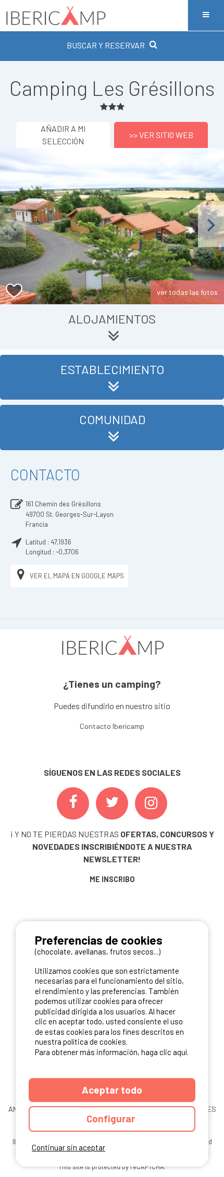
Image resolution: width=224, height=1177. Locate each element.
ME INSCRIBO (112, 879)
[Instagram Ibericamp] (151, 803)
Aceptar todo (112, 1090)
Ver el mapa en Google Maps (77, 576)
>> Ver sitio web (161, 135)
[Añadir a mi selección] (14, 291)
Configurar (111, 1118)
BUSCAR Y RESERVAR (106, 45)
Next (211, 225)
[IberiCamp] (94, 15)
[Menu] (206, 15)
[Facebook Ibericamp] (73, 803)
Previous (13, 225)
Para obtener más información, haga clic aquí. (112, 1052)
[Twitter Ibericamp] (112, 803)
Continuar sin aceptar (68, 1147)
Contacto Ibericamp (112, 726)
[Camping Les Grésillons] (112, 226)
